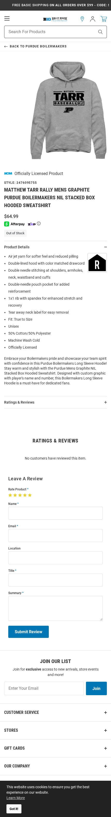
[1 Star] (10, 495)
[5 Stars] (30, 495)
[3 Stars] (20, 495)
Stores (11, 730)
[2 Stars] (15, 495)
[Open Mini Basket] (103, 19)
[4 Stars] (25, 495)
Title (11, 571)
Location (14, 548)
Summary (14, 593)
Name (12, 504)
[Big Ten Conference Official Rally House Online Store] (55, 19)
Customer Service (21, 712)
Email (12, 526)
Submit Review (28, 631)
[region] (55, 321)
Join (96, 688)
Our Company (17, 766)
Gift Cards (14, 748)
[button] (82, 19)
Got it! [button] (14, 809)
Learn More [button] (15, 798)
